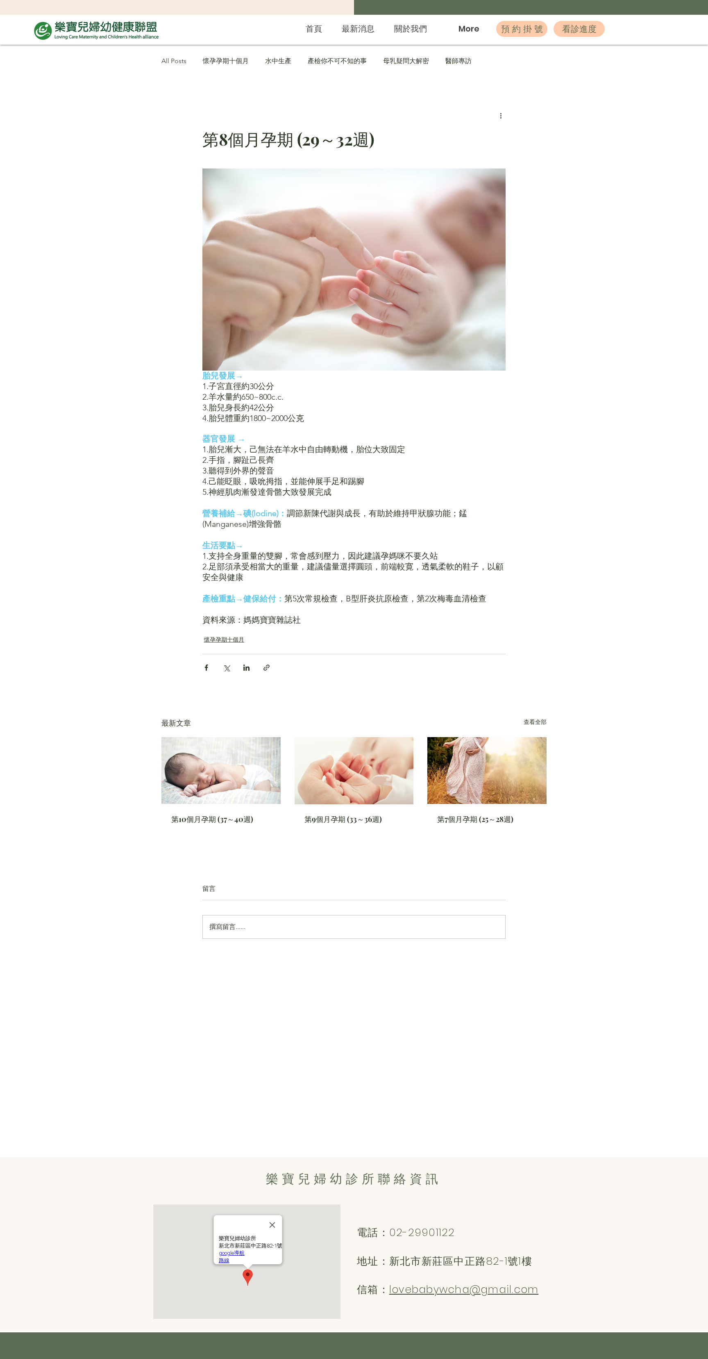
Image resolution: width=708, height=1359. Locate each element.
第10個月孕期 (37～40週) (212, 819)
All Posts (173, 61)
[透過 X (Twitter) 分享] (226, 668)
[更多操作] (501, 115)
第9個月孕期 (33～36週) (343, 819)
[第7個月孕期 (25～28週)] (487, 770)
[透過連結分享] (266, 668)
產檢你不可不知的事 (337, 61)
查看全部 (535, 722)
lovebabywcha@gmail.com (464, 1289)
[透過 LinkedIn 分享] (246, 668)
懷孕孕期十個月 (226, 61)
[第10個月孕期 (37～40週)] (221, 770)
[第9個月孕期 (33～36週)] (354, 770)
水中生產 (278, 61)
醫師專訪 (458, 61)
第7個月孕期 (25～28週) (475, 819)
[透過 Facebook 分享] (206, 668)
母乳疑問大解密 (406, 61)
